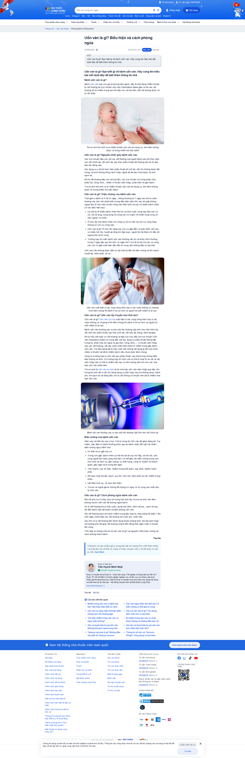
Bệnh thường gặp (114, 674)
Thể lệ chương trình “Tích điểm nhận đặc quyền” (56, 723)
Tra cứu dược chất (115, 666)
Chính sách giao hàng (54, 686)
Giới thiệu (49, 658)
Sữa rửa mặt (127, 16)
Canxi (67, 16)
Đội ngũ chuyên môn (116, 682)
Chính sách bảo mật (53, 690)
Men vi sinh (139, 16)
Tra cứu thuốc (113, 662)
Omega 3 (76, 16)
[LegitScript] (151, 707)
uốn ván (94, 84)
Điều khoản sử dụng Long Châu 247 (56, 730)
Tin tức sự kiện (113, 690)
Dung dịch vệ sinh (153, 16)
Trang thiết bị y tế (83, 674)
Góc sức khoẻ (113, 658)
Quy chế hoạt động (53, 670)
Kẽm (83, 16)
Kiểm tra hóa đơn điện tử (55, 699)
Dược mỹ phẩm (82, 662)
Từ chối (187, 751)
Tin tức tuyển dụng (115, 686)
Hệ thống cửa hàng (53, 662)
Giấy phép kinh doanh (54, 666)
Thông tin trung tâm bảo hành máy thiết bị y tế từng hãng (57, 717)
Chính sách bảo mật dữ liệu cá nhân (58, 704)
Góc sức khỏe (63, 29)
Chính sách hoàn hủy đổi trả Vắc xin (57, 710)
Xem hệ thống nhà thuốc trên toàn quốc (79, 645)
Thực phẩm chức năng (86, 658)
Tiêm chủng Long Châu (86, 682)
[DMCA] (151, 701)
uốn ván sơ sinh (106, 369)
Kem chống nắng (99, 16)
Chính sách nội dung (53, 678)
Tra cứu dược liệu (114, 670)
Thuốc (79, 666)
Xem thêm (99, 552)
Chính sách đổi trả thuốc (55, 682)
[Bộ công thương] (145, 695)
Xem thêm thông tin (95, 586)
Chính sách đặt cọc (53, 674)
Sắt (88, 16)
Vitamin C (167, 16)
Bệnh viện (111, 678)
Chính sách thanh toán (54, 694)
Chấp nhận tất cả (187, 745)
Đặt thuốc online (83, 678)
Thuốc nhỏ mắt (114, 16)
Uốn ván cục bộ (107, 319)
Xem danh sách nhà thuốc (184, 645)
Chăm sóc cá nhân (84, 670)
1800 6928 (195, 2)
